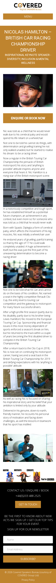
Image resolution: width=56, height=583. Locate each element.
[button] (28, 559)
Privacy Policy (28, 579)
